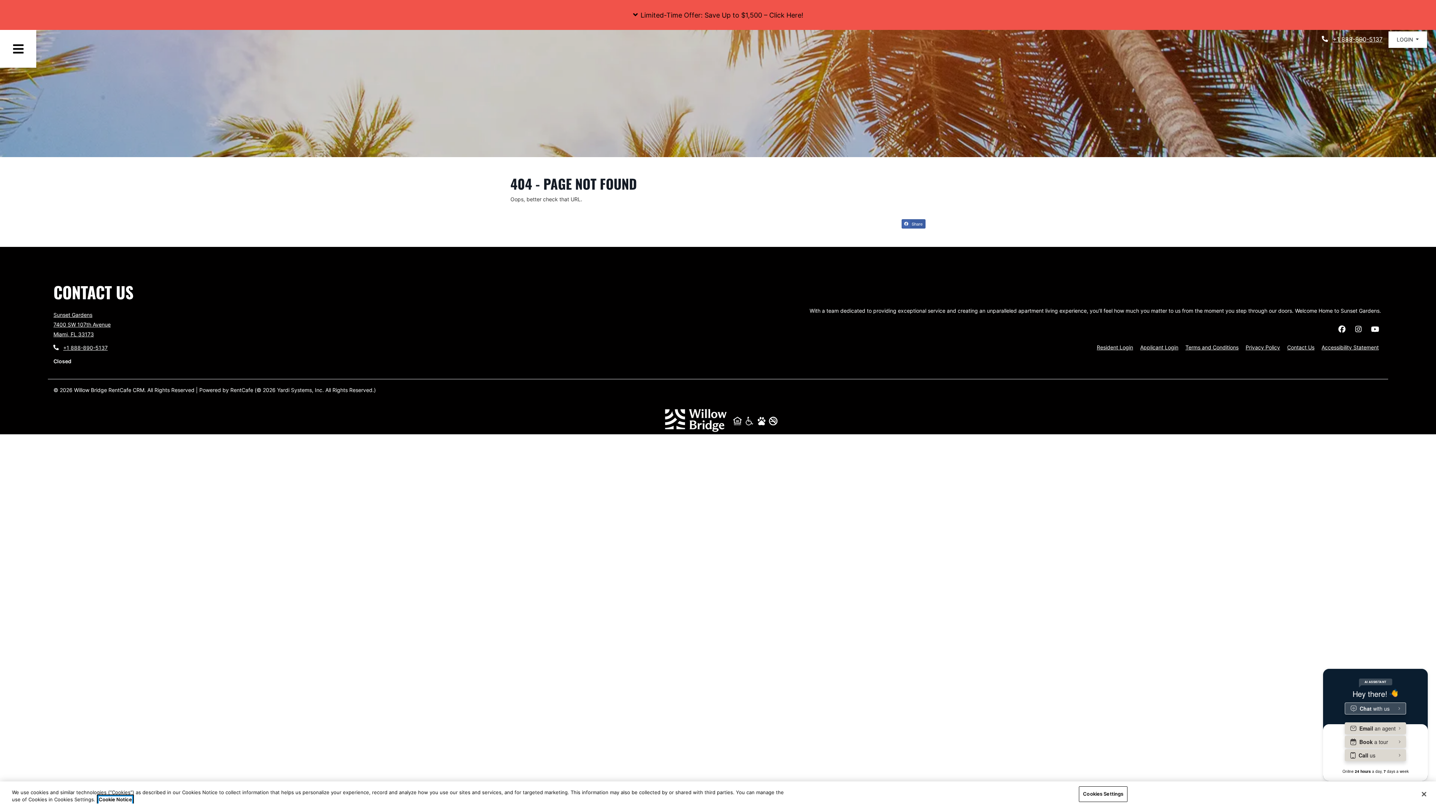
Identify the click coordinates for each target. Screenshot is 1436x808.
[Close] (1424, 794)
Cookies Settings (1103, 794)
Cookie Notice (115, 800)
